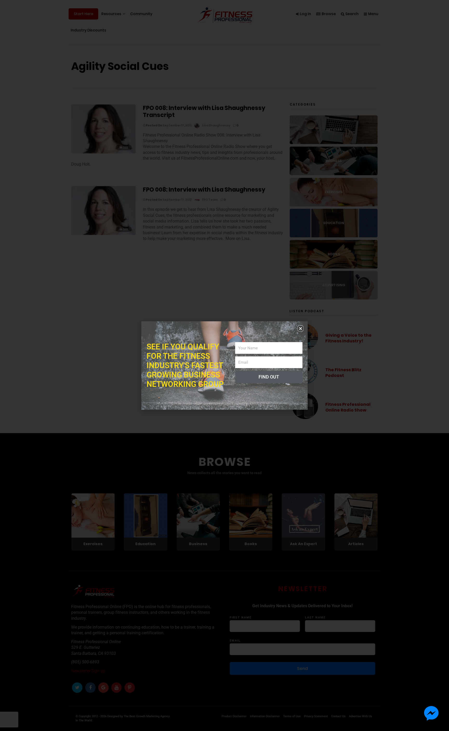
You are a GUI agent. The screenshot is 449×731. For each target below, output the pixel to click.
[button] (300, 328)
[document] (224, 365)
